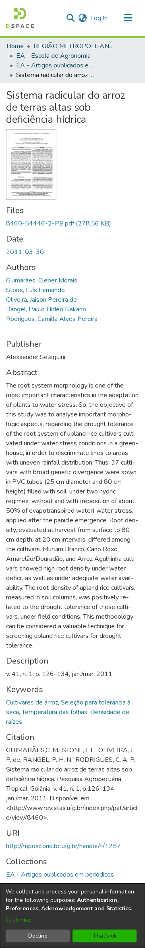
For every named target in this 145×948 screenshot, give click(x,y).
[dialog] (72, 915)
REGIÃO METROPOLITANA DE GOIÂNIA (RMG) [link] (73, 46)
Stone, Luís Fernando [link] (35, 290)
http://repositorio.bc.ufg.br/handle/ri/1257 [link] (63, 846)
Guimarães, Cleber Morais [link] (41, 280)
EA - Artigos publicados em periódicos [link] (56, 65)
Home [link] (15, 46)
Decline (38, 936)
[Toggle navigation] (127, 18)
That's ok (105, 936)
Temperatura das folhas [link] (54, 712)
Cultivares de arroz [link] (32, 702)
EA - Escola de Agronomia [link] (53, 55)
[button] (20, 18)
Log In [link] (99, 18)
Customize (19, 920)
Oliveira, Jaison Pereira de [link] (41, 299)
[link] (58, 223)
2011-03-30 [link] (25, 252)
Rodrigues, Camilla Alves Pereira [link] (51, 319)
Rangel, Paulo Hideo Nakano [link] (46, 309)
